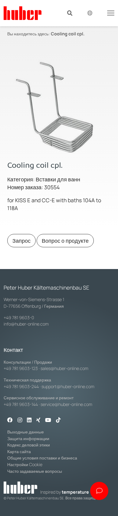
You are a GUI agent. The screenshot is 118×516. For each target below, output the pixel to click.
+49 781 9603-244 (21, 386)
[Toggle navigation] (110, 12)
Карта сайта (19, 451)
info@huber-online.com (26, 324)
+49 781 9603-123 (21, 368)
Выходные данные (25, 432)
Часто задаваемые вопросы (34, 471)
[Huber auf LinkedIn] (29, 420)
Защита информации (28, 438)
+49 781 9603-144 (21, 404)
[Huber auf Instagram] (20, 420)
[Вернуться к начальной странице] (22, 13)
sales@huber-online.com (64, 368)
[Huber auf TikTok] (58, 420)
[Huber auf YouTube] (48, 420)
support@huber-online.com (67, 386)
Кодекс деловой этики (28, 445)
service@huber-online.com (66, 404)
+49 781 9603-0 (19, 317)
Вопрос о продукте (65, 240)
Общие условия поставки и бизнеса (42, 458)
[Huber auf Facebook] (10, 420)
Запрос (21, 240)
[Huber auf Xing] (38, 420)
